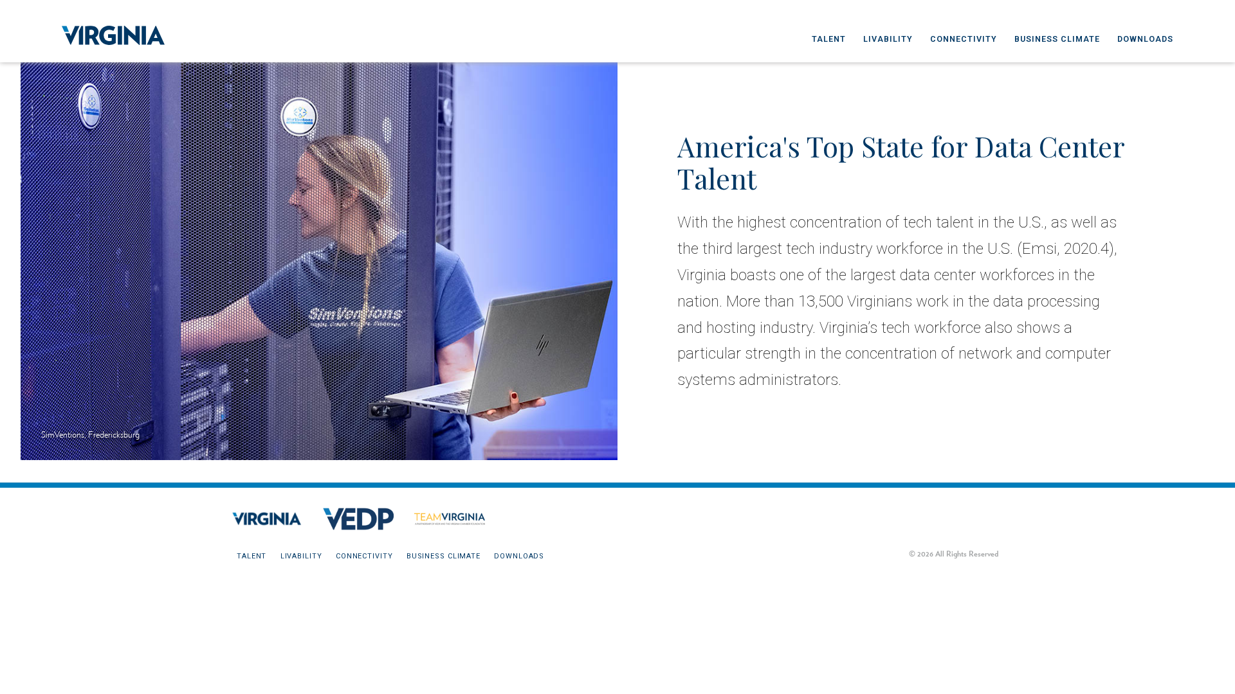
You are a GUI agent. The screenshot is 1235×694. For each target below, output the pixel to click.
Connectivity (963, 39)
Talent (829, 39)
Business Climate (1057, 39)
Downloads (1145, 39)
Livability (888, 39)
